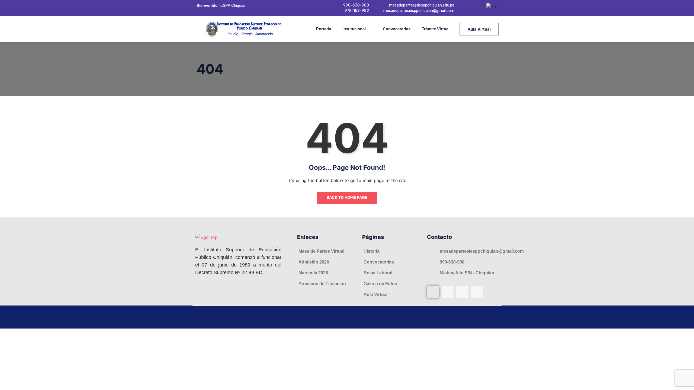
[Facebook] (433, 292)
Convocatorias (396, 29)
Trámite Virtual (435, 29)
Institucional (354, 29)
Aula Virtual (479, 29)
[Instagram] (448, 292)
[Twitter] (477, 292)
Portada (323, 29)
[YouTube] (462, 292)
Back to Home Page (347, 197)
